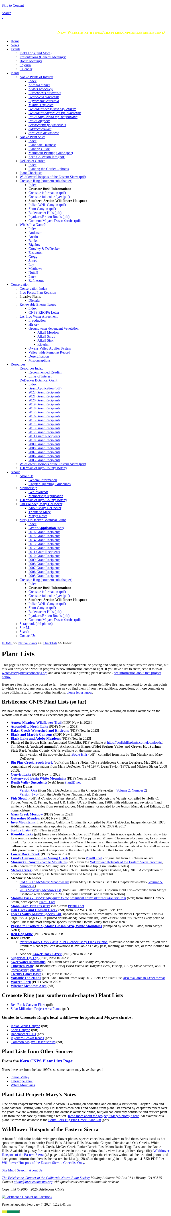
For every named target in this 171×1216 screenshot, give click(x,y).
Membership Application (45, 496)
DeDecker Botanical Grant (38, 380)
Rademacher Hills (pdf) (44, 213)
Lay (31, 264)
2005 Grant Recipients (44, 460)
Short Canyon (20, 1030)
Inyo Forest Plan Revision (38, 292)
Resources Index (31, 368)
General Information (42, 480)
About (15, 472)
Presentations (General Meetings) (43, 57)
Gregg (32, 256)
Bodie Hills (79, 754)
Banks (32, 240)
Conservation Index (33, 288)
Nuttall (33, 272)
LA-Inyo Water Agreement (38, 316)
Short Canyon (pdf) (42, 209)
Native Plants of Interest (36, 77)
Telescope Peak (22, 1081)
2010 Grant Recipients (44, 440)
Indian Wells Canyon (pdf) (47, 205)
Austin (33, 237)
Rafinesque (36, 280)
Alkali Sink (45, 340)
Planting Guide (39, 149)
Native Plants (27, 643)
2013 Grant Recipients (44, 428)
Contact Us (27, 635)
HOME (7, 643)
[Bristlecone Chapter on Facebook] (27, 1197)
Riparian (43, 344)
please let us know (79, 692)
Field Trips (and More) (35, 53)
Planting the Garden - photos (48, 169)
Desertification (38, 356)
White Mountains (23, 1085)
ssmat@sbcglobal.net (26, 970)
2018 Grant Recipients (44, 408)
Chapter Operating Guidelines (49, 484)
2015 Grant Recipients (44, 420)
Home (15, 41)
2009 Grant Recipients (44, 444)
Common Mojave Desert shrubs (33, 1042)
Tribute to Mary (39, 512)
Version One (28, 790)
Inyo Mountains (23, 822)
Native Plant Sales (32, 137)
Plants (15, 73)
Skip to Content (13, 5)
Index (32, 81)
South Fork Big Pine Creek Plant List (74, 1120)
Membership (28, 488)
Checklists (50, 643)
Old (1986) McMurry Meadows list (44, 882)
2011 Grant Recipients (44, 436)
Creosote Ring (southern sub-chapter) (46, 181)
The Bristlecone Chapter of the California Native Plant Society (46, 1178)
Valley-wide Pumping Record (49, 352)
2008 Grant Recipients (44, 448)
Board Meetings (31, 61)
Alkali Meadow (48, 332)
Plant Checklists (31, 173)
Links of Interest (39, 376)
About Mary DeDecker (44, 508)
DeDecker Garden (32, 161)
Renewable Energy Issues (38, 304)
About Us (26, 476)
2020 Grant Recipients (44, 400)
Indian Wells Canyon (25, 1026)
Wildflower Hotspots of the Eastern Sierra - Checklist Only (43, 1163)
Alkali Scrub (46, 336)
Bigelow (34, 244)
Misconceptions (39, 360)
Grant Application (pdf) (44, 388)
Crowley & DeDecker (44, 248)
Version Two (29, 794)
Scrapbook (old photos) (36, 624)
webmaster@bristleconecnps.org (24, 673)
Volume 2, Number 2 (131, 790)
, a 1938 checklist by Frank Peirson (64, 942)
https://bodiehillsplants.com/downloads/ (134, 742)
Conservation (20, 284)
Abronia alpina (39, 85)
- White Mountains (39, 862)
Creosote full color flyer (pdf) (49, 197)
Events (15, 49)
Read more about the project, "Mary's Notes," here (103, 1116)
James (32, 260)
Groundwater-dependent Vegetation (53, 328)
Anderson (35, 233)
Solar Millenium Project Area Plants (36, 1009)
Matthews (35, 268)
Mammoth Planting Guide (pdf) (50, 153)
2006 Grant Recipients (44, 456)
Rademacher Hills (23, 1034)
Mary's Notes (37, 516)
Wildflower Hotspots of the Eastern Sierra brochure (126, 862)
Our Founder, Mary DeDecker (41, 504)
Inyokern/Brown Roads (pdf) (48, 217)
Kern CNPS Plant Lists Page (46, 1061)
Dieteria (34, 300)
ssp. (52, 109)
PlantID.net (73, 782)
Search (6, 13)
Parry (32, 276)
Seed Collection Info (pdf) (46, 157)
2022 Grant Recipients (44, 392)
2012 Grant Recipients (44, 432)
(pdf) (46, 528)
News (15, 45)
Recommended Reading (45, 372)
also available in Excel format (144, 978)
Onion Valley (20, 1077)
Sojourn (25, 65)
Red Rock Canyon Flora (28, 1005)
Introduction (37, 320)
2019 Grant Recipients (44, 404)
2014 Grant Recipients (44, 424)
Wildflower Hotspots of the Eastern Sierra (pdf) (53, 177)
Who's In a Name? (33, 225)
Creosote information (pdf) (47, 193)
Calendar (26, 69)
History (33, 324)
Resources (18, 364)
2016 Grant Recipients (44, 416)
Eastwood (35, 252)
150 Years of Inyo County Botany (43, 468)
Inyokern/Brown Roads (27, 1038)
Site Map (26, 628)
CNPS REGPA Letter (43, 312)
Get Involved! (38, 492)
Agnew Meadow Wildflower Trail (36, 722)
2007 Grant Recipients (44, 452)
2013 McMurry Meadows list (40, 890)
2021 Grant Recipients (44, 396)
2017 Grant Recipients (44, 412)
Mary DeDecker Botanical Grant (43, 520)
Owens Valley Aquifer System (49, 348)
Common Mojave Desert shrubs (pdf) (54, 221)
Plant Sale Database (42, 145)
